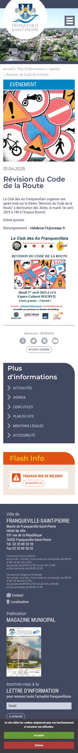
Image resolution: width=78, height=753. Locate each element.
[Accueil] (25, 17)
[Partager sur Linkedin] (44, 341)
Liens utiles (23, 407)
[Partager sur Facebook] (23, 341)
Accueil (8, 69)
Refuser (39, 745)
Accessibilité (24, 435)
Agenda (54, 69)
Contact (17, 595)
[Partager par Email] (55, 341)
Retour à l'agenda (39, 349)
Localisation (20, 602)
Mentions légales (28, 426)
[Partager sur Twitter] (33, 341)
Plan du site (23, 416)
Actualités (22, 388)
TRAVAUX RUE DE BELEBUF (43, 476)
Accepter (39, 735)
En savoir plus (33, 483)
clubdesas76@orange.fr (47, 228)
